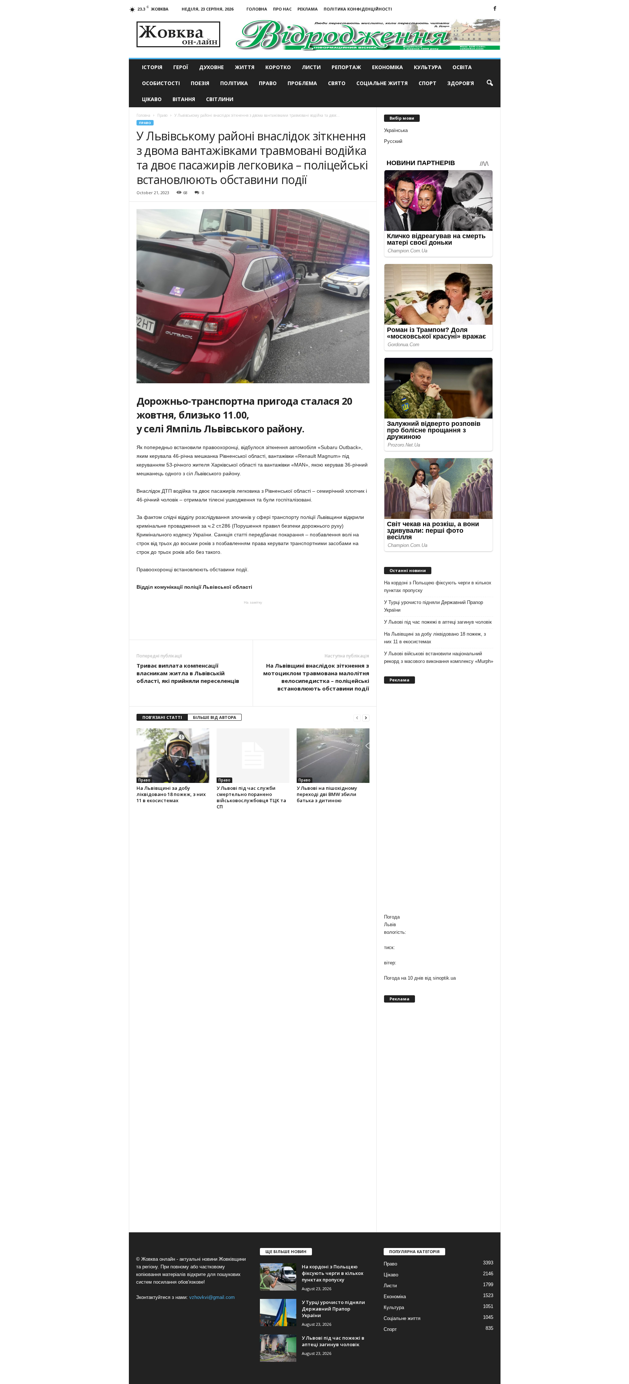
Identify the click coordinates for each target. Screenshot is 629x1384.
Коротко (278, 67)
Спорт (427, 83)
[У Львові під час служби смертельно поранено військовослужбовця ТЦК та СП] (253, 755)
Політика (234, 83)
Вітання (184, 99)
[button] (490, 83)
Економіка (387, 67)
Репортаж (346, 67)
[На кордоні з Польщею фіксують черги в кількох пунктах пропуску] (278, 1277)
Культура (428, 67)
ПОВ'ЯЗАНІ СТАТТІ (162, 717)
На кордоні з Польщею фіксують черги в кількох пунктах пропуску (437, 586)
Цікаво (152, 99)
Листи (311, 67)
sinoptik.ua (444, 978)
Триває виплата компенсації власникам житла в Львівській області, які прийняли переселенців (188, 673)
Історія (152, 67)
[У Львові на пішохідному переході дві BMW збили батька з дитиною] (333, 755)
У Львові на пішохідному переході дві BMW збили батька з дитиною (327, 794)
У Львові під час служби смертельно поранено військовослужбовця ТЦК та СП (251, 797)
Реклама (307, 9)
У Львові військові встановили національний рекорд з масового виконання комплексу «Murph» (438, 657)
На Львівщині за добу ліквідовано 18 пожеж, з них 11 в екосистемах (171, 794)
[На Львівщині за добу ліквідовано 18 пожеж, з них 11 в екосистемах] (173, 755)
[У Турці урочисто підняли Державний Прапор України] (278, 1312)
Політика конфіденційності (358, 9)
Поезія (200, 83)
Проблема (302, 83)
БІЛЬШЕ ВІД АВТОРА (214, 717)
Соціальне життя (382, 83)
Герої (180, 67)
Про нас (282, 9)
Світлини (219, 99)
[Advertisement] (253, 620)
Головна (256, 9)
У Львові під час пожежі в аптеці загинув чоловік (438, 622)
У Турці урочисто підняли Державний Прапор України (433, 606)
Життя (244, 67)
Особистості (161, 83)
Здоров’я (460, 83)
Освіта (462, 67)
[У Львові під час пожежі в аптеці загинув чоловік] (278, 1348)
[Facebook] (495, 9)
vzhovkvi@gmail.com (212, 1297)
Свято (336, 83)
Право (268, 83)
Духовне (211, 67)
